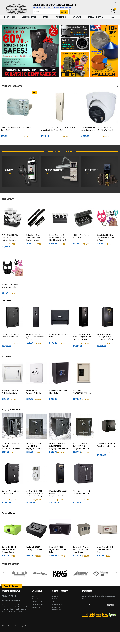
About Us (55, 596)
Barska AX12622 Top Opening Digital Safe (34, 548)
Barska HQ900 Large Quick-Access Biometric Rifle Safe (35, 336)
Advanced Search (37, 602)
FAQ (53, 602)
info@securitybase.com (11, 600)
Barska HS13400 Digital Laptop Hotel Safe (57, 549)
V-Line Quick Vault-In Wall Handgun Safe (10, 391)
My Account (35, 596)
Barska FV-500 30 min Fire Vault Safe (10, 492)
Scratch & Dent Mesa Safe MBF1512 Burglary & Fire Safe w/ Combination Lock (11, 447)
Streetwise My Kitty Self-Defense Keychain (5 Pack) (106, 237)
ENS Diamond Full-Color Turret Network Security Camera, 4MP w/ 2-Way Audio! (97, 128)
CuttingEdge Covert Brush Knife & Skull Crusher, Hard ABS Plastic (33, 239)
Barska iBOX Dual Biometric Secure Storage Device (9, 549)
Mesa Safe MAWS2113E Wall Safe (82, 391)
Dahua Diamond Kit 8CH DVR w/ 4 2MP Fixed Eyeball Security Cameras (58, 239)
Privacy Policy (56, 610)
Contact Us (55, 599)
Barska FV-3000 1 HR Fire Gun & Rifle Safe (10, 335)
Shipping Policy (57, 604)
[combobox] (50, 11)
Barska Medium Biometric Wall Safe (33, 391)
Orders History (36, 599)
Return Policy (56, 607)
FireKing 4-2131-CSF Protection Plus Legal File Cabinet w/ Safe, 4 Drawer (34, 494)
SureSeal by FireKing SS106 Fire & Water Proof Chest (81, 549)
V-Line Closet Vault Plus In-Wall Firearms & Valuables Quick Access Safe (58, 128)
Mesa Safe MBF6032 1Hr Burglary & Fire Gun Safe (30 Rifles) (105, 336)
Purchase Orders (37, 604)
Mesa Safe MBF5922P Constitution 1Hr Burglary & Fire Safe (58, 493)
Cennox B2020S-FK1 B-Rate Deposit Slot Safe (106, 444)
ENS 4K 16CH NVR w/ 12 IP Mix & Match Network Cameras (10, 237)
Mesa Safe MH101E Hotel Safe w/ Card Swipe (105, 549)
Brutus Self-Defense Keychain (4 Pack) (10, 285)
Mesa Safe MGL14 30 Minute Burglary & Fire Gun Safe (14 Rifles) (82, 336)
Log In (115, 2)
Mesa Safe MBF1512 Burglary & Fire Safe (81, 492)
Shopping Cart (36, 607)
